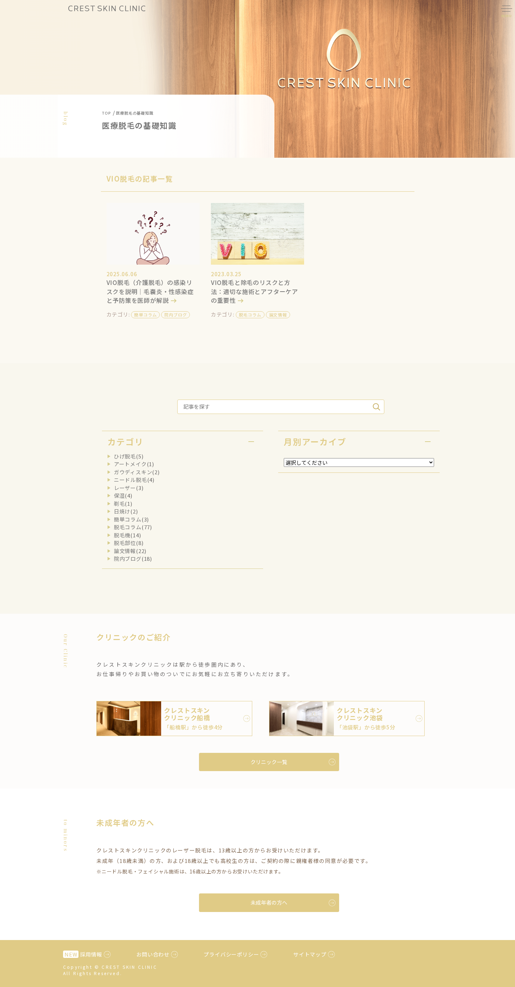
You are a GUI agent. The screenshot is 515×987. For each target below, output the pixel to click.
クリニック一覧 (268, 761)
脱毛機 (122, 535)
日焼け (122, 511)
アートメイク (130, 464)
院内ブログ (175, 315)
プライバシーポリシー (231, 954)
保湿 (119, 495)
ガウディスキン (133, 472)
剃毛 (119, 503)
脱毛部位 (125, 542)
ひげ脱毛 (125, 456)
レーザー (125, 487)
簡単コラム (145, 315)
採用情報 (83, 954)
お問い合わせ (153, 954)
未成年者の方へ (268, 902)
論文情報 (278, 315)
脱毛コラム (250, 315)
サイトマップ (310, 954)
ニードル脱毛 (130, 479)
